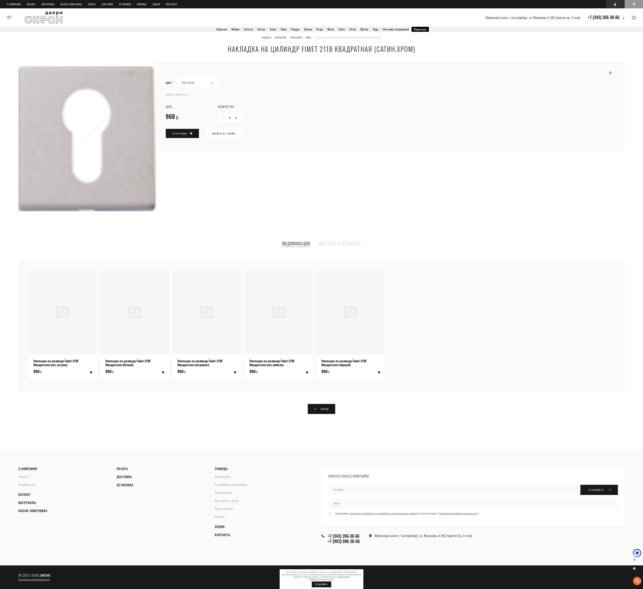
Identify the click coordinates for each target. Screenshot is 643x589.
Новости (23, 477)
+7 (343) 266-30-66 (603, 17)
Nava (284, 29)
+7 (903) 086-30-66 (344, 541)
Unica (273, 29)
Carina (261, 29)
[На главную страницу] (43, 17)
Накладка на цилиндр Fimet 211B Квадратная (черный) (344, 363)
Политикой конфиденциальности (458, 513)
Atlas (342, 29)
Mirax (331, 29)
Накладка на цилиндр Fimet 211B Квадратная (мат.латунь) (55, 363)
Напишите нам (27, 485)
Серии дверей (223, 493)
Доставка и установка (339, 243)
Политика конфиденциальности (34, 579)
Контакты (171, 4)
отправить (596, 490)
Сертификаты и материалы (231, 485)
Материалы (48, 4)
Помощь (142, 4)
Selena (308, 29)
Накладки (296, 37)
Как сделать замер (226, 501)
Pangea (295, 29)
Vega (375, 29)
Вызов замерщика (71, 4)
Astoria (248, 29)
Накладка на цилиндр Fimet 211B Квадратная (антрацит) (199, 363)
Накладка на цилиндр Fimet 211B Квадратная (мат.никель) (271, 363)
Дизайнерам (222, 477)
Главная (266, 37)
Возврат (220, 517)
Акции (156, 4)
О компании (14, 4)
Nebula (236, 29)
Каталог (31, 4)
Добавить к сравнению (610, 72)
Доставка (107, 4)
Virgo (319, 29)
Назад (325, 409)
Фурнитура (420, 29)
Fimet (308, 37)
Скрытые (221, 29)
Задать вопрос (224, 509)
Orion (352, 29)
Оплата (92, 4)
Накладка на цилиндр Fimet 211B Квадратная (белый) (127, 363)
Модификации (296, 243)
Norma (364, 29)
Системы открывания (396, 29)
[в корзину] (91, 372)
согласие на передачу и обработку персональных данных (383, 513)
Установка (125, 4)
